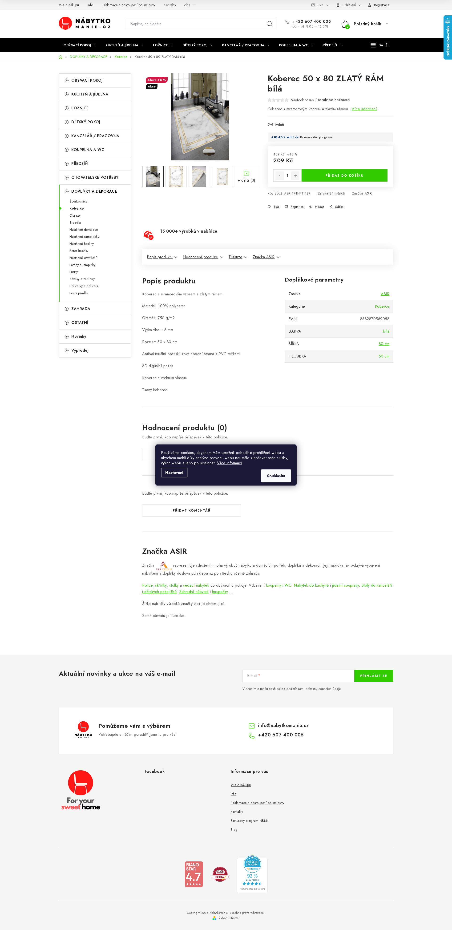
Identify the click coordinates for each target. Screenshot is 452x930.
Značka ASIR (264, 257)
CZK (321, 5)
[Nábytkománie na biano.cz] (193, 874)
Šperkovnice (78, 201)
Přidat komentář (192, 510)
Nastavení (174, 472)
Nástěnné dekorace (83, 229)
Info (90, 5)
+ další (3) (246, 180)
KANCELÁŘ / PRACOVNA (95, 136)
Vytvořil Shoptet (229, 918)
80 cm (384, 343)
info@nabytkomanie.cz (283, 725)
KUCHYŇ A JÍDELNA (89, 94)
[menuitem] (80, 45)
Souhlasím (276, 476)
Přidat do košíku (345, 175)
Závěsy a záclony (82, 279)
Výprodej (80, 350)
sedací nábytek (196, 585)
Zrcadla (75, 222)
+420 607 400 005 (311, 21)
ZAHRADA (80, 308)
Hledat (269, 24)
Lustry (73, 272)
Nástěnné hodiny (81, 243)
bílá (386, 331)
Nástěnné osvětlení (83, 257)
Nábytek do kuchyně (311, 585)
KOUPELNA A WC (88, 149)
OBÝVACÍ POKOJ (87, 80)
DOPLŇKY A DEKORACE (94, 191)
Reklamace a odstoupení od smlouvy (128, 5)
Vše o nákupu (69, 5)
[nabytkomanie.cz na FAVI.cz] (220, 874)
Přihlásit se (373, 675)
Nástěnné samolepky (84, 236)
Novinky (78, 336)
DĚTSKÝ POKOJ (85, 122)
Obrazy (75, 215)
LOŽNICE (80, 108)
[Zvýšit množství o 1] (295, 175)
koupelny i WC (278, 585)
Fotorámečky (79, 250)
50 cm (384, 356)
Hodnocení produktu (200, 257)
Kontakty (170, 5)
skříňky (161, 585)
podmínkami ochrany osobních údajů (314, 688)
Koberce (76, 208)
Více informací (229, 463)
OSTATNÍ (79, 322)
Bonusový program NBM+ (250, 820)
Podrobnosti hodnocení (333, 99)
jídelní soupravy (345, 585)
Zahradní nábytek (194, 591)
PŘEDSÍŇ (79, 163)
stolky (174, 585)
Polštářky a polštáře (83, 286)
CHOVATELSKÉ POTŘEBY (95, 177)
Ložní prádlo (78, 293)
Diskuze (235, 257)
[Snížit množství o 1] (279, 175)
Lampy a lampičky (82, 264)
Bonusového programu (317, 137)
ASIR (368, 193)
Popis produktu (160, 257)
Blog (234, 829)
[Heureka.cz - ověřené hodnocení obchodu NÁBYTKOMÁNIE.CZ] (252, 874)
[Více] (379, 45)
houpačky (220, 591)
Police (147, 585)
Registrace (381, 5)
